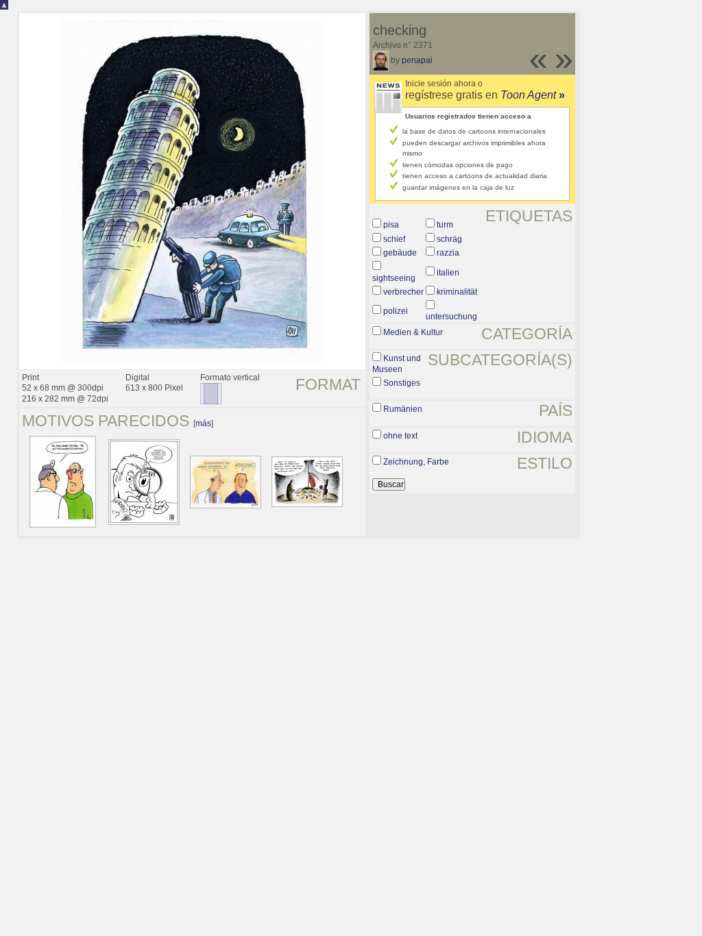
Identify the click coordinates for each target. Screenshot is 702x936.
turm (445, 225)
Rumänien (402, 409)
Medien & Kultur (413, 332)
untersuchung (451, 316)
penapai (417, 60)
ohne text (400, 436)
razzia (448, 253)
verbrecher (403, 292)
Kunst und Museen (396, 364)
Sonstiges (401, 383)
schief (394, 239)
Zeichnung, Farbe (416, 462)
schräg (449, 239)
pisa (391, 225)
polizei (395, 311)
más (203, 423)
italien (448, 273)
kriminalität (457, 292)
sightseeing (393, 278)
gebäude (400, 253)
